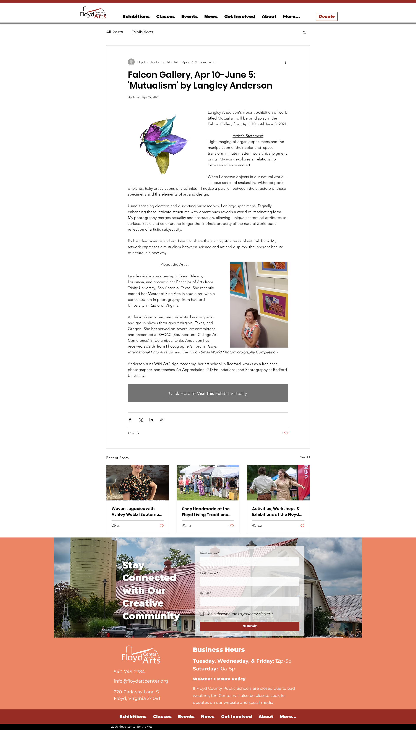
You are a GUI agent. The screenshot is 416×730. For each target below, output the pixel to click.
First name (209, 553)
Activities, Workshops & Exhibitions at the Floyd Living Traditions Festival (277, 511)
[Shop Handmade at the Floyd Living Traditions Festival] (208, 482)
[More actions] (285, 62)
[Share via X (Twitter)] (140, 420)
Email (205, 593)
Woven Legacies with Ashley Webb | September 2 (137, 511)
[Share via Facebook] (130, 420)
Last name (209, 573)
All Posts (114, 32)
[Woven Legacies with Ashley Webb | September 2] (137, 482)
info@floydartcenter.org (141, 681)
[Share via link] (162, 420)
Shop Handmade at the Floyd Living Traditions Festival (206, 512)
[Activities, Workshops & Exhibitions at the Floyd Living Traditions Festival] (278, 482)
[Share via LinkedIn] (151, 420)
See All (305, 457)
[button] (189, 16)
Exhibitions (142, 32)
